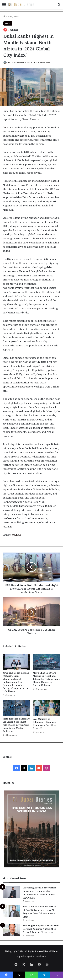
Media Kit (41, 956)
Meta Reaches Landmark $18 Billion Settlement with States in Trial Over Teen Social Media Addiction (16, 724)
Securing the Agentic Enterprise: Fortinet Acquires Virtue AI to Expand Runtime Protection (41, 929)
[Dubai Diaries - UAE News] (21, 4)
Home (8, 16)
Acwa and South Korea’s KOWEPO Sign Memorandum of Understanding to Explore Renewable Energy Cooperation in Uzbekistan (16, 682)
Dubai (6, 127)
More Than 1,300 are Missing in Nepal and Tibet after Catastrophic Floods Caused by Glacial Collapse (46, 679)
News (17, 16)
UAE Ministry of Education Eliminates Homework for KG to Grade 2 (44, 723)
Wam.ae (16, 534)
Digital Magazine (25, 956)
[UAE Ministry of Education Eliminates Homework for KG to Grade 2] (46, 708)
